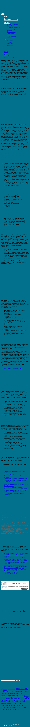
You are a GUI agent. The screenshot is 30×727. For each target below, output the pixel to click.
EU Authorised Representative (11, 693)
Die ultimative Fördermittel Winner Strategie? (15, 490)
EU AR (5, 21)
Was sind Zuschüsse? (9, 474)
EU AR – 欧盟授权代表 (13, 27)
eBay (26, 691)
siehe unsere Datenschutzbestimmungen (13, 548)
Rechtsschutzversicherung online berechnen (15, 569)
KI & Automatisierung (12, 24)
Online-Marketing (11, 32)
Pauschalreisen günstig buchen (11, 572)
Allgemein (5, 689)
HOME (5, 17)
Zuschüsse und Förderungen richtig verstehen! (15, 478)
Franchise (6, 698)
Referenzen (10, 42)
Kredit (21, 703)
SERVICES (7, 23)
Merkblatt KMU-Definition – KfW (12, 368)
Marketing (9, 30)
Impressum (10, 43)
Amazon (12, 689)
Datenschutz (10, 45)
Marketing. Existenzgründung (10, 707)
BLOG (5, 18)
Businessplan (10, 35)
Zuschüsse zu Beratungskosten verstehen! (14, 491)
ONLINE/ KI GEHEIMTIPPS (11, 20)
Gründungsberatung (13, 700)
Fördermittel (10, 26)
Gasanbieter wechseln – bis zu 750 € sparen (15, 559)
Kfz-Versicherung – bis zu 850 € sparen (14, 565)
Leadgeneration (11, 33)
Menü (2, 14)
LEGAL (5, 39)
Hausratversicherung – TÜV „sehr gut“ (14, 568)
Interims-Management (12, 29)
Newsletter (9, 40)
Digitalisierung (18, 691)
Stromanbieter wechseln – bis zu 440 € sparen (15, 560)
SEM (24, 707)
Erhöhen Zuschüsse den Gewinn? (12, 483)
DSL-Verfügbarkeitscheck (10, 570)
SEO (4, 709)
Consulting (10, 691)
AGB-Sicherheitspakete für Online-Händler (15, 557)
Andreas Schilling (19, 611)
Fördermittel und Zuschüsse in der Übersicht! (15, 489)
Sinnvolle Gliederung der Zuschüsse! (13, 487)
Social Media (13, 709)
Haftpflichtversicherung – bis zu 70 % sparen (15, 566)
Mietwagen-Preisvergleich (10, 573)
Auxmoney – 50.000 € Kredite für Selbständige (16, 553)
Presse (8, 37)
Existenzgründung (11, 36)
